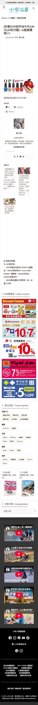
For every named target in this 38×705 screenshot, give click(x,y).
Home (4, 18)
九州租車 (21, 459)
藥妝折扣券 (6, 415)
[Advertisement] (19, 59)
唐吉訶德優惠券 (9, 665)
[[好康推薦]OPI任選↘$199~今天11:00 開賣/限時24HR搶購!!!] (11, 178)
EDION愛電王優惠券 (10, 668)
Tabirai (5, 459)
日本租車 (14, 419)
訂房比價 (24, 415)
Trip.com (20, 441)
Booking (13, 437)
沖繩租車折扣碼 (11, 675)
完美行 (12, 441)
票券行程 (15, 415)
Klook (5, 441)
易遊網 (14, 428)
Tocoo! (29, 459)
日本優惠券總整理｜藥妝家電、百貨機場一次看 (20, 2)
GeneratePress (30, 698)
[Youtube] (20, 157)
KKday (12, 450)
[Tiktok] (23, 157)
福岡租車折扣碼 (25, 675)
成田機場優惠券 (10, 673)
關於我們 (10, 688)
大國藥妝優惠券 (26, 668)
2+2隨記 (12, 18)
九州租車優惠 (24, 419)
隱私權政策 (27, 688)
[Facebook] (17, 157)
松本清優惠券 (10, 670)
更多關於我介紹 (19, 147)
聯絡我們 (18, 688)
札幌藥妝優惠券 (23, 670)
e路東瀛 (28, 437)
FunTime (6, 428)
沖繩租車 (13, 459)
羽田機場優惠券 (24, 673)
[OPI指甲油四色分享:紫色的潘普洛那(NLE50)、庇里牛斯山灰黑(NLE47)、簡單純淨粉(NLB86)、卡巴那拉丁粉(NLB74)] (24, 170)
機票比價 (5, 419)
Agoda (5, 437)
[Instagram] (15, 157)
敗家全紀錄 (21, 18)
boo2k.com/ (10, 151)
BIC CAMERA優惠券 (25, 665)
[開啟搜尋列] (33, 8)
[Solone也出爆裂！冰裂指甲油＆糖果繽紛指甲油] (10, 201)
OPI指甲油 (10, 264)
